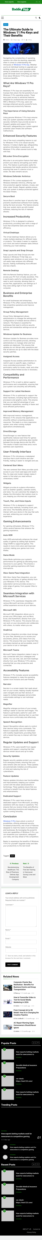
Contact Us (36, 1229)
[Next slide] (39, 2)
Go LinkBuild (19, 1018)
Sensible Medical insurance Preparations (21, 2)
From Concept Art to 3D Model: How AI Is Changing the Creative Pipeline (26, 1012)
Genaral (19, 1057)
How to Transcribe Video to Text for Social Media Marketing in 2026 (25, 999)
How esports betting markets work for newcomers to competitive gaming (27, 1081)
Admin (7, 40)
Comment (9, 905)
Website (8, 947)
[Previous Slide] (36, 2)
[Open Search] (36, 18)
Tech (6, 25)
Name (8, 930)
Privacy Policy (31, 1232)
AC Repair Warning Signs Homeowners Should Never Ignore (25, 1025)
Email (8, 938)
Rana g (17, 993)
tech (12, 856)
